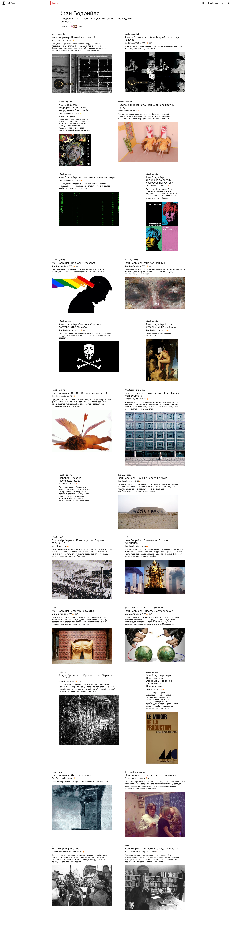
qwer (127, 845)
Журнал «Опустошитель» (136, 772)
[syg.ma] (3, 3)
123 (126, 537)
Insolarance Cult (59, 34)
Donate (55, 3)
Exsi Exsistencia (66, 113)
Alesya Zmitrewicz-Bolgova (64, 852)
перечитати (57, 772)
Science (62, 672)
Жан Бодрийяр (65, 102)
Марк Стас (64, 484)
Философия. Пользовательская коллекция (144, 608)
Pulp (54, 608)
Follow (64, 26)
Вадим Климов (131, 778)
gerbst (55, 845)
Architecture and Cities (135, 390)
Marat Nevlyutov (132, 399)
